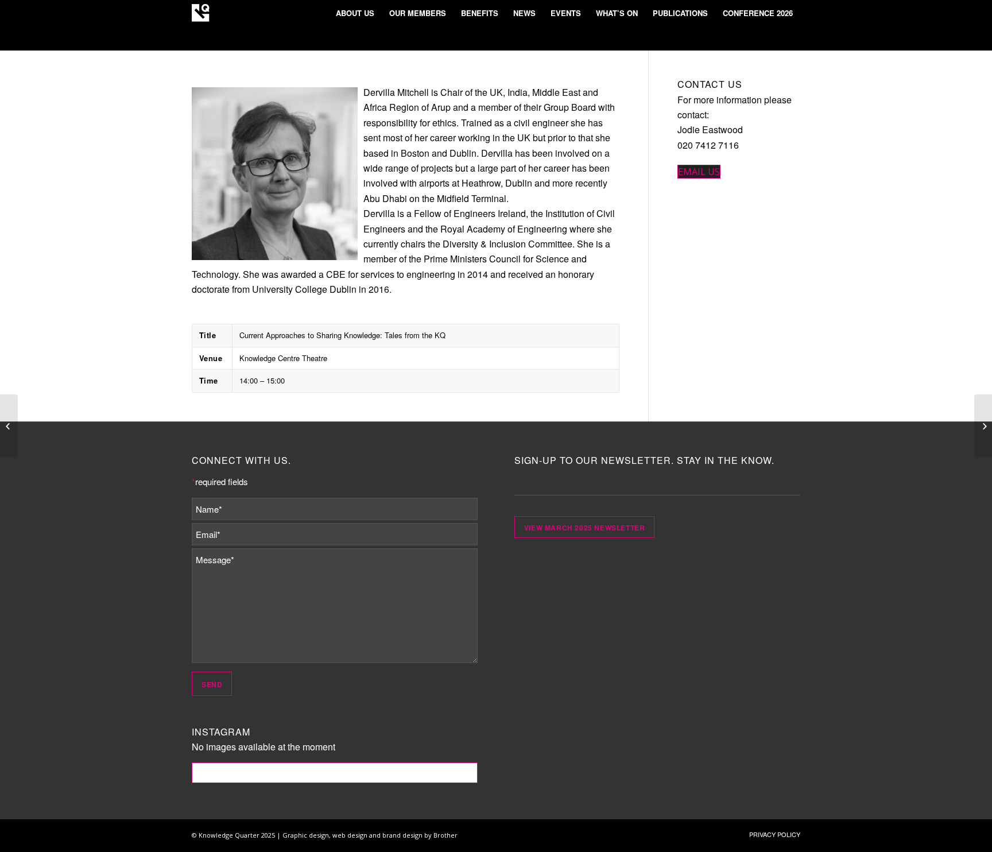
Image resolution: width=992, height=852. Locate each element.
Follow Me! (335, 773)
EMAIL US (699, 171)
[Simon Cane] (983, 426)
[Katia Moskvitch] (9, 426)
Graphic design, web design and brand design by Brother (370, 835)
